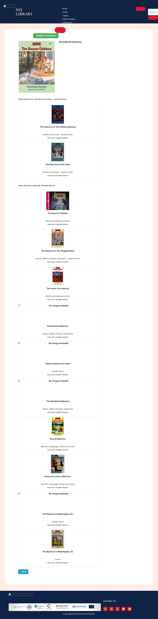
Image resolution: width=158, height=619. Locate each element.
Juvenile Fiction (58, 371)
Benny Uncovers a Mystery (58, 476)
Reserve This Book (46, 35)
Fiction (57, 559)
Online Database (68, 19)
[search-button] (153, 18)
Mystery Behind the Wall (58, 363)
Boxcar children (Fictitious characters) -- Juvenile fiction (58, 258)
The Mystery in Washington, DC (57, 551)
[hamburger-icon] (141, 9)
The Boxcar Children (58, 213)
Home (64, 8)
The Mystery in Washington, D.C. (58, 514)
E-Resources (67, 22)
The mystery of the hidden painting (57, 126)
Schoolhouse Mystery (57, 326)
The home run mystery (57, 288)
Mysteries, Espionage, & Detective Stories (58, 446)
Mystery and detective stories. (58, 221)
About (64, 12)
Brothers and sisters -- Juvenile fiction (58, 134)
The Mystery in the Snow (57, 164)
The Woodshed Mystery (57, 401)
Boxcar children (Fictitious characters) (58, 334)
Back (23, 571)
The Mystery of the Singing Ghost (57, 250)
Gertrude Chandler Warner (57, 138)
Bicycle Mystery (58, 438)
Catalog (65, 15)
